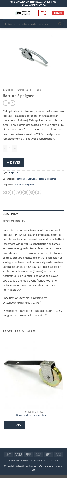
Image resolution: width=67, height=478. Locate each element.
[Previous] (6, 80)
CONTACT (36, 460)
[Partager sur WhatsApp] (6, 192)
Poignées (29, 184)
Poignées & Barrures (26, 178)
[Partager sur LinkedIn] (38, 192)
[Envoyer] (60, 23)
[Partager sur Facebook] (12, 192)
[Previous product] (12, 103)
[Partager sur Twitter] (19, 192)
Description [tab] (11, 213)
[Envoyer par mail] (25, 192)
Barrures (19, 184)
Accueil (8, 90)
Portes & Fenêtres (29, 90)
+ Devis (13, 162)
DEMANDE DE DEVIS (19, 460)
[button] (5, 13)
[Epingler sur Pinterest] (32, 192)
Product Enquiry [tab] (14, 221)
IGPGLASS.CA (51, 460)
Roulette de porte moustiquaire (33, 415)
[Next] (16, 80)
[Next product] (6, 103)
